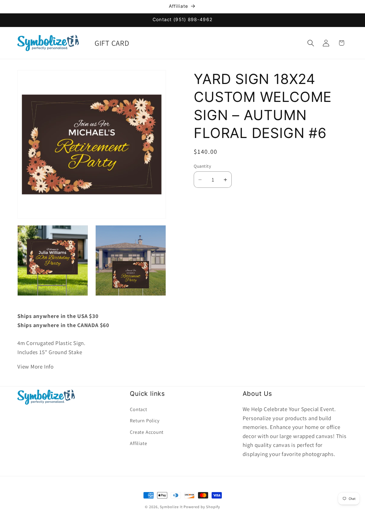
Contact (138, 409)
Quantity (202, 166)
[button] (311, 43)
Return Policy (144, 420)
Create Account (147, 432)
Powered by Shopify (202, 506)
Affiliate (138, 443)
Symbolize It (171, 506)
